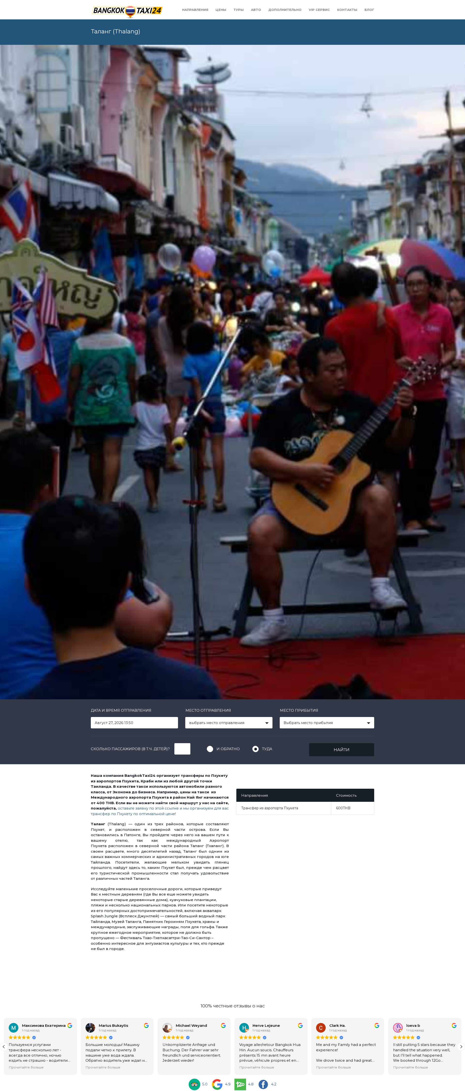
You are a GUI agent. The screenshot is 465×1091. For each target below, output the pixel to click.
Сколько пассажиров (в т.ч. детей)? (130, 749)
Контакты (347, 10)
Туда (267, 749)
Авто (256, 10)
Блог (369, 10)
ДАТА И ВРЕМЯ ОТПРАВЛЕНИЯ (121, 710)
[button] (461, 1046)
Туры (238, 10)
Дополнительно (285, 10)
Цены (221, 10)
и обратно (228, 749)
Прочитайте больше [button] (83, 1067)
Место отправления (208, 710)
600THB (343, 808)
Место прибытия (299, 710)
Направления (195, 10)
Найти (341, 749)
